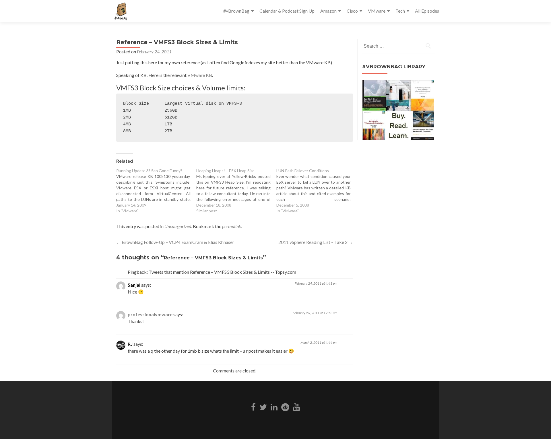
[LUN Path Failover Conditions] (316, 191)
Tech (400, 10)
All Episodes (427, 10)
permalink (231, 226)
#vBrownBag (236, 10)
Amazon (328, 10)
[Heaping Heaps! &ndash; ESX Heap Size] (236, 191)
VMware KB (199, 75)
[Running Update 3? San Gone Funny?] (156, 191)
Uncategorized (177, 226)
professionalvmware (150, 314)
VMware (376, 10)
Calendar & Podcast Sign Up (287, 10)
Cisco (352, 10)
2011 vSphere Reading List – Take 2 (315, 242)
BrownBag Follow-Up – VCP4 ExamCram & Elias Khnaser (175, 242)
